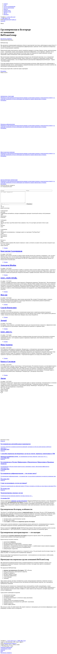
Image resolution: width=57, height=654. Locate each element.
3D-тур (5, 13)
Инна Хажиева (7, 345)
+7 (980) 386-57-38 (5, 18)
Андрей (4, 320)
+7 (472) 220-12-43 (10, 17)
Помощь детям (7, 11)
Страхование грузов (6, 648)
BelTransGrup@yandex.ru (10, 19)
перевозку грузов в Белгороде (19, 500)
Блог (2, 651)
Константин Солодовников (11, 251)
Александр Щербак (8, 265)
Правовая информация (6, 647)
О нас (5, 5)
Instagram (3, 21)
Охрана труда (7, 10)
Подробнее (3, 71)
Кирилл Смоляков (8, 361)
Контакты (6, 14)
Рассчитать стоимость (6, 38)
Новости (6, 9)
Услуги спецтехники (9, 7)
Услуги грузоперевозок (9, 6)
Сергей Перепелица (9, 308)
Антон (3, 378)
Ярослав (4, 295)
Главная (6, 3)
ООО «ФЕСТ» (6, 332)
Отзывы (6, 248)
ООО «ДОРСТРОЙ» (9, 278)
